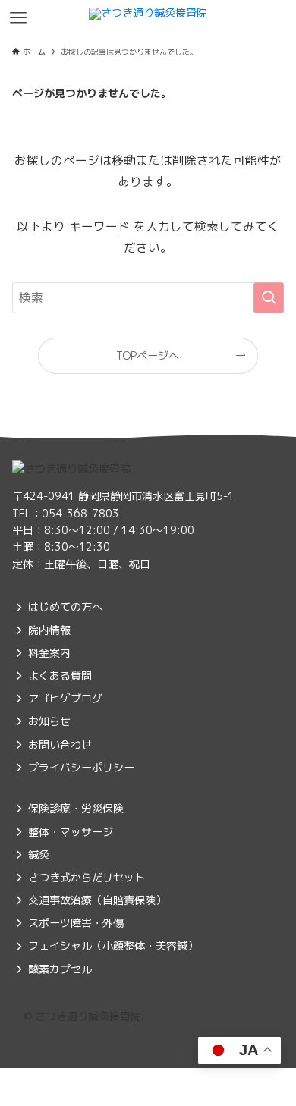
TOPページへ (147, 355)
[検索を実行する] (268, 297)
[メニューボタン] (18, 18)
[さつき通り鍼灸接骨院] (148, 18)
